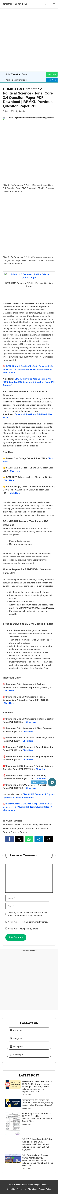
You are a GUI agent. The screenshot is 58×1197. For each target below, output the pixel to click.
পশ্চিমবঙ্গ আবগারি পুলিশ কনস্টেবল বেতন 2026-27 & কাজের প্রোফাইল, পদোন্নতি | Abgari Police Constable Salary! (37, 1102)
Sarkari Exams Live (15, 4)
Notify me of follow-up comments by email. (28, 922)
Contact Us (21, 1189)
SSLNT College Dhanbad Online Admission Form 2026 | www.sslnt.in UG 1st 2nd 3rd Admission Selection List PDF (37, 1143)
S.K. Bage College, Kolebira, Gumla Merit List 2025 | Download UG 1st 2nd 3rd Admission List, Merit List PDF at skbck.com (37, 1160)
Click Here (15, 471)
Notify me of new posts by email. (23, 929)
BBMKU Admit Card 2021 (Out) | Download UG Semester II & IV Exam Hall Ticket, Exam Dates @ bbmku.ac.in (28, 369)
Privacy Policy (45, 1189)
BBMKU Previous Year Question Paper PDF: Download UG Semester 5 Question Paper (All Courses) (29, 382)
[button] (46, 4)
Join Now (51, 74)
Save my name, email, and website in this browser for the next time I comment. (27, 914)
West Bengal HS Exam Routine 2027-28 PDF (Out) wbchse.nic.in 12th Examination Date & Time (37, 1117)
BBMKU (10, 824)
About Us (11, 1189)
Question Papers (14, 821)
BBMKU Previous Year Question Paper (33, 824)
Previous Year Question (14, 828)
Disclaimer (32, 1189)
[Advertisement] (29, 41)
